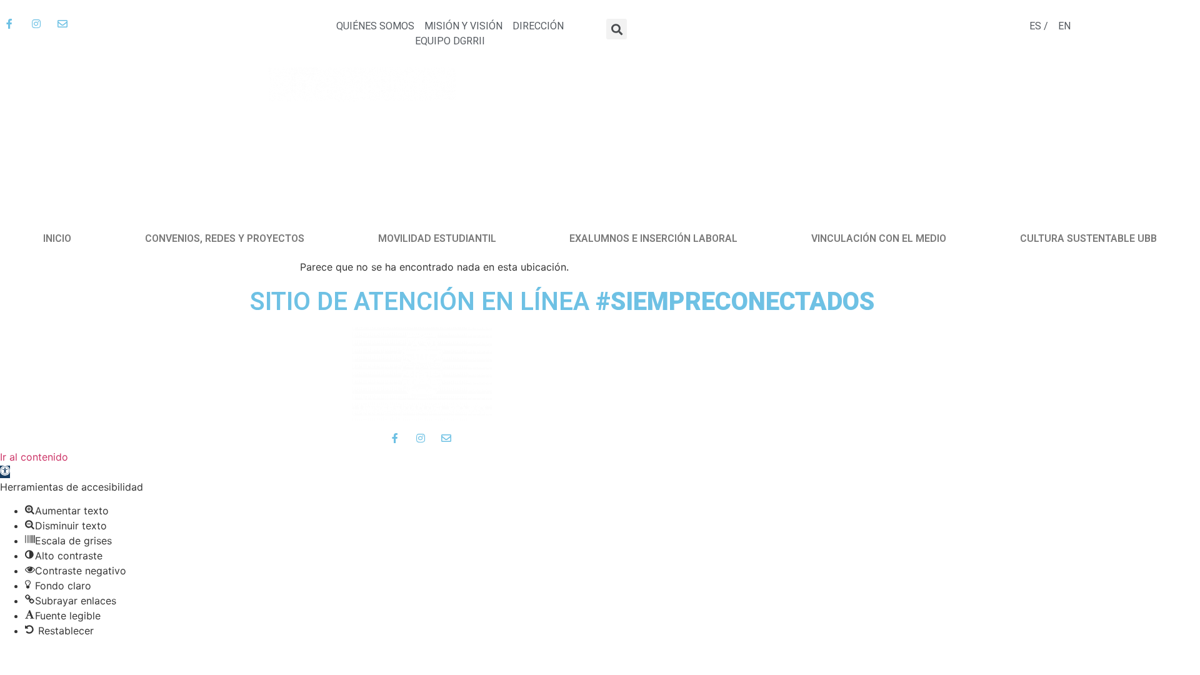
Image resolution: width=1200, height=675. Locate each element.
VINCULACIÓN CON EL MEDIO (878, 238)
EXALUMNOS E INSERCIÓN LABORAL (653, 238)
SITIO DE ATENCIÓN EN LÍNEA (562, 301)
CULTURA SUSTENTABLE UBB (1088, 238)
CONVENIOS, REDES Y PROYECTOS (224, 238)
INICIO (57, 238)
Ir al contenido (34, 457)
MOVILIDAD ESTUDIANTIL (437, 238)
